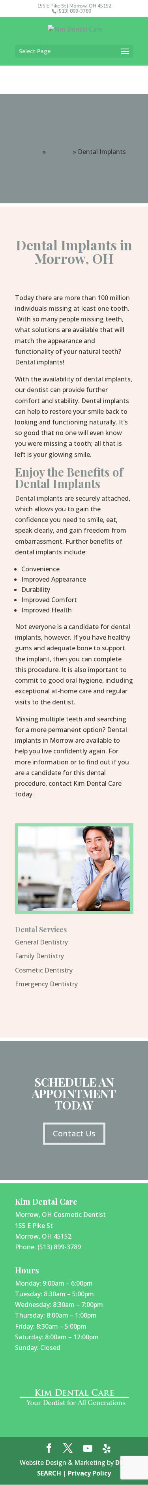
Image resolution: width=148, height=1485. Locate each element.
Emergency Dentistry (46, 984)
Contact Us (74, 1133)
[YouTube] (88, 1448)
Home (31, 151)
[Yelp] (106, 1448)
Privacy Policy (89, 1473)
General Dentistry (41, 942)
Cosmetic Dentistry (44, 970)
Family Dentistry (39, 956)
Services (59, 151)
